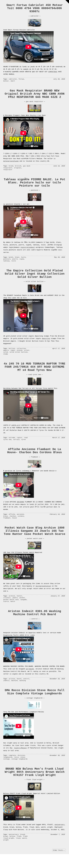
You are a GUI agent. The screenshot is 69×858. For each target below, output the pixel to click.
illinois (7, 598)
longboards (7, 757)
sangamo (23, 600)
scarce (6, 601)
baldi (11, 257)
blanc (17, 257)
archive (12, 596)
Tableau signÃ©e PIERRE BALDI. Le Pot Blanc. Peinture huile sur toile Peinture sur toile (34, 182)
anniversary (59, 824)
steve (22, 757)
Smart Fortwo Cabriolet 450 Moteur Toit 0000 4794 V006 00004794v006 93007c (34, 8)
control (34, 619)
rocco (16, 757)
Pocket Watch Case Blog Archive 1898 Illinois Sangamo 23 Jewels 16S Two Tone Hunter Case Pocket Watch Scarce (34, 531)
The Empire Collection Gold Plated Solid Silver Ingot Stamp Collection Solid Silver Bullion (34, 274)
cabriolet (34, 16)
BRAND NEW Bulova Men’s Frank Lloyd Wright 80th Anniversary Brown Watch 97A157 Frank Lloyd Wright (34, 772)
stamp (5, 354)
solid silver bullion (34, 281)
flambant (34, 457)
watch (13, 601)
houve (14, 518)
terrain (16, 439)
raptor (19, 438)
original (17, 168)
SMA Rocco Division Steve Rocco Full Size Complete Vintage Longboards (34, 692)
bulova (12, 836)
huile (23, 257)
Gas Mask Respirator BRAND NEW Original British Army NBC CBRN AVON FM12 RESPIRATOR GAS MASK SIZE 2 (34, 94)
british (18, 166)
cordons (21, 516)
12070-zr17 (15, 425)
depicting (46, 338)
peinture (34, 190)
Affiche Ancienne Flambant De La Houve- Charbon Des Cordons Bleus (34, 451)
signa (21, 259)
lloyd (18, 838)
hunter (19, 596)
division (21, 755)
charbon (13, 516)
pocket (22, 598)
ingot (13, 350)
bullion (12, 348)
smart (13, 81)
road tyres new (34, 374)
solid (5, 352)
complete (12, 755)
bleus (5, 516)
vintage (6, 759)
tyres (23, 439)
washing (22, 680)
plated (19, 350)
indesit (6, 680)
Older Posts (59, 850)
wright (6, 840)
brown (5, 836)
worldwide (30, 669)
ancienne (20, 514)
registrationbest (27, 247)
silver (26, 350)
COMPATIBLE (52, 72)
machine (14, 680)
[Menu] (67, 2)
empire (6, 350)
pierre (15, 259)
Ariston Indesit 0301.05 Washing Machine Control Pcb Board (34, 613)
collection (21, 348)
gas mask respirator (34, 101)
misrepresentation (43, 586)
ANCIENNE (20, 502)
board (19, 679)
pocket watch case (34, 538)
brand (11, 166)
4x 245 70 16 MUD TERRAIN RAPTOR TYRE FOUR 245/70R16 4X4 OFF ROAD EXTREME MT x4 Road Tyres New (34, 367)
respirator (7, 170)
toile (13, 261)
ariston (12, 679)
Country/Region (20, 748)
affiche (12, 514)
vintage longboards (34, 698)
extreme (12, 438)
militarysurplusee (11, 161)
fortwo (21, 79)
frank (19, 836)
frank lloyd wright (34, 779)
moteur (6, 81)
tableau (6, 261)
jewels (15, 598)
